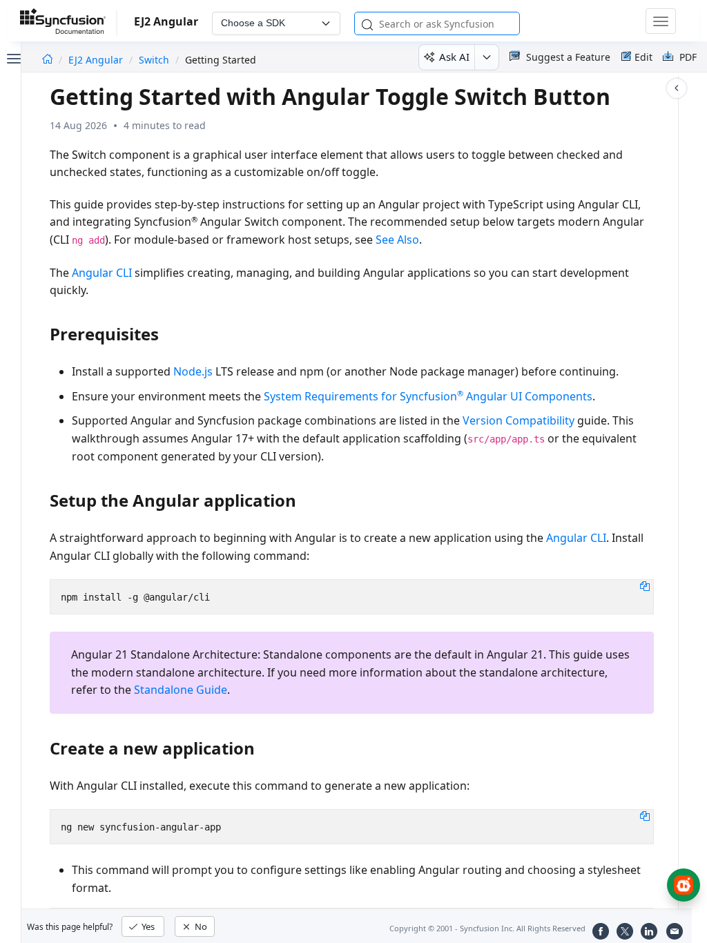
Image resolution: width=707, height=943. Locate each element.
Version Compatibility (518, 420)
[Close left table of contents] (12, 57)
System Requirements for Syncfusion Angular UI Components (428, 396)
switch (154, 59)
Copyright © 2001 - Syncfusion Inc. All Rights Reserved (487, 928)
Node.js (193, 371)
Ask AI (454, 57)
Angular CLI (102, 272)
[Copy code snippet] (645, 585)
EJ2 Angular (97, 59)
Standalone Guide (180, 689)
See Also (397, 239)
